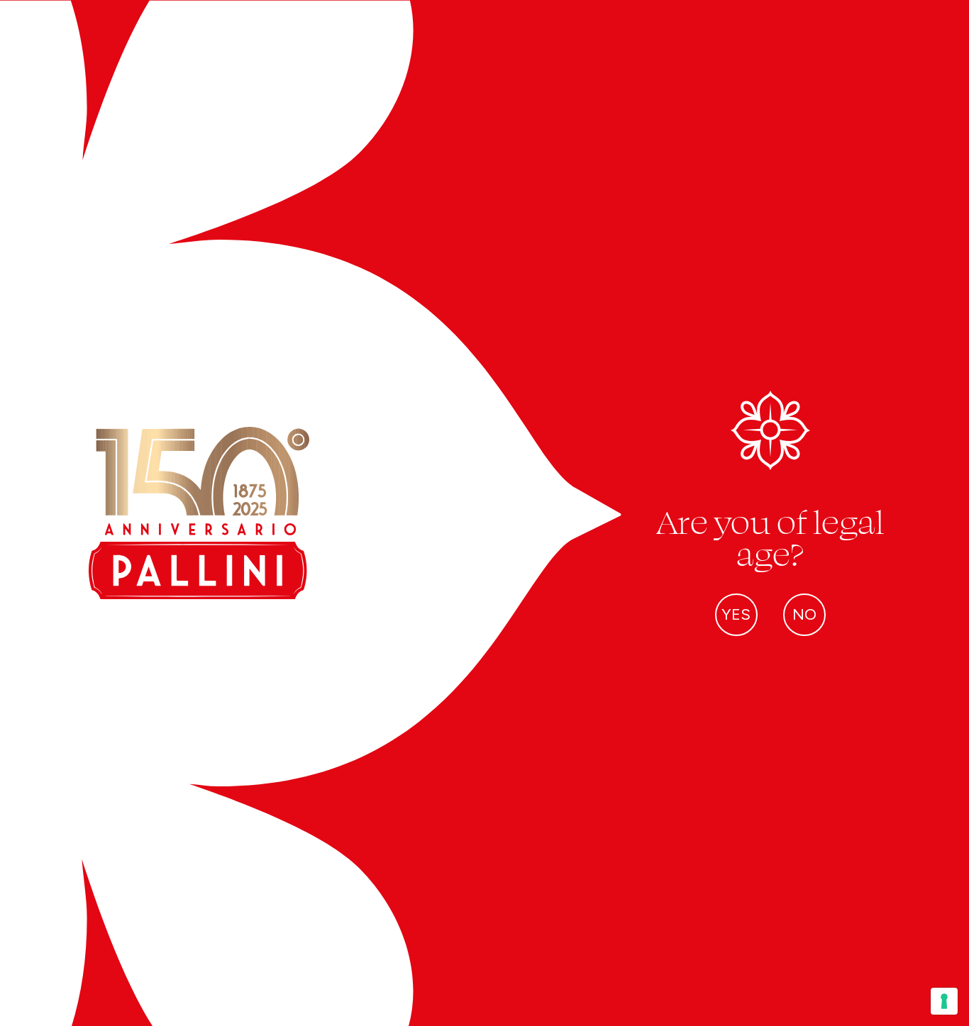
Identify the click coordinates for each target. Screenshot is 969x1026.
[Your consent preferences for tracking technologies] (944, 1001)
